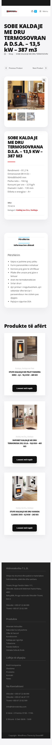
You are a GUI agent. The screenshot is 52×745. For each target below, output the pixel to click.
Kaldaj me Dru (23, 210)
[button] (44, 80)
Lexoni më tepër (25, 388)
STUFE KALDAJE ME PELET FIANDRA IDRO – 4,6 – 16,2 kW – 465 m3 (24, 373)
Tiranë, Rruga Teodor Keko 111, (19, 585)
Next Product (38, 68)
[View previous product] (6, 68)
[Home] (5, 54)
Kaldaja (34, 210)
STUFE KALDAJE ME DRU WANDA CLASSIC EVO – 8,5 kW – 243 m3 (24, 513)
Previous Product (16, 68)
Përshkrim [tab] (23, 239)
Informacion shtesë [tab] (24, 245)
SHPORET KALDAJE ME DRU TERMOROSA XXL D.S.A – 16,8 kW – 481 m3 (25, 443)
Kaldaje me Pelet (28, 368)
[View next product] (46, 68)
